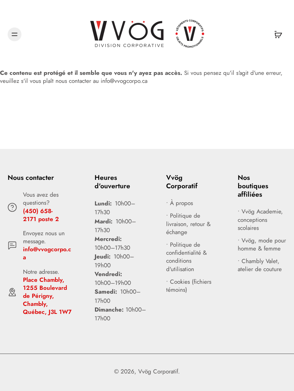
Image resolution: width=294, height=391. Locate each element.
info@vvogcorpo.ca (47, 253)
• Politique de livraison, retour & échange (188, 224)
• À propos (179, 203)
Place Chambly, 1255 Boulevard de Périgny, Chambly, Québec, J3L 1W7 (47, 296)
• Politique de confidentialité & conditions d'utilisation (186, 257)
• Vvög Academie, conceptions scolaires (260, 220)
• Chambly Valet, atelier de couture (260, 265)
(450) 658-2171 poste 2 (41, 215)
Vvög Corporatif (158, 371)
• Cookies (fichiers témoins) (188, 286)
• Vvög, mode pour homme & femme (262, 245)
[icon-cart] (278, 34)
